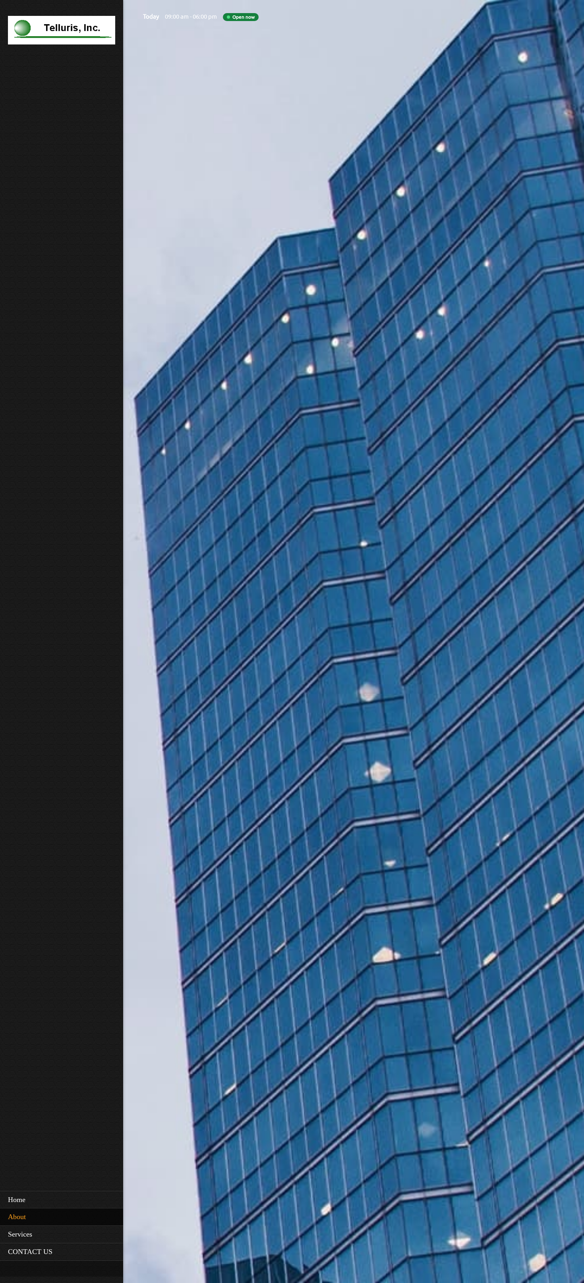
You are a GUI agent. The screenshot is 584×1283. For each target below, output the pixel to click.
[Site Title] (61, 32)
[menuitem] (61, 1199)
